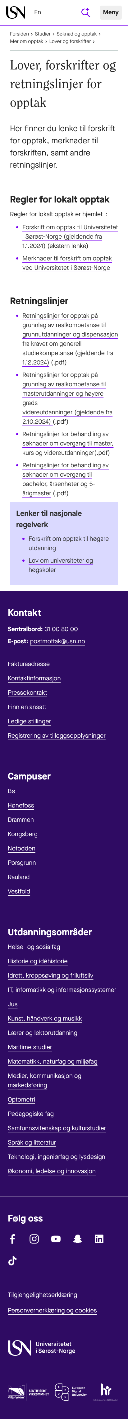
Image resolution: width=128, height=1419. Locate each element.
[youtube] (56, 1239)
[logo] (15, 12)
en (37, 12)
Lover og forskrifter (70, 41)
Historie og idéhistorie (38, 961)
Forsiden (19, 34)
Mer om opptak (26, 41)
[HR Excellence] (105, 1393)
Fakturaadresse (29, 664)
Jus (12, 1004)
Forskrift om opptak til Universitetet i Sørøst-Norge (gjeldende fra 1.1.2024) (70, 236)
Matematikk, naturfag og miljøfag (53, 1061)
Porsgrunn (22, 863)
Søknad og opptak (77, 34)
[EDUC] (71, 1393)
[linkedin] (99, 1239)
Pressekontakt (27, 692)
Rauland (19, 877)
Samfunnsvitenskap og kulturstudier (57, 1128)
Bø (11, 791)
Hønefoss (21, 805)
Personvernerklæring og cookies (52, 1310)
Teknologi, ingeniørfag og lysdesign (56, 1157)
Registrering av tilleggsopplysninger (57, 735)
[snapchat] (77, 1239)
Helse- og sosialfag (34, 947)
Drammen (21, 820)
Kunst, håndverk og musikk (45, 1018)
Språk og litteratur (32, 1142)
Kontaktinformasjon (34, 678)
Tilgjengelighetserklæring (42, 1295)
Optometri (21, 1099)
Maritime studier (30, 1047)
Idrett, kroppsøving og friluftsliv (51, 975)
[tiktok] (12, 1260)
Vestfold (19, 891)
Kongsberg (23, 834)
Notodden (21, 848)
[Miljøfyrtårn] (28, 1393)
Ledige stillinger (29, 721)
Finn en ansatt (27, 707)
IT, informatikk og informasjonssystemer (62, 990)
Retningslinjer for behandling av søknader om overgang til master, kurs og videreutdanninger (67, 443)
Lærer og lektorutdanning (42, 1033)
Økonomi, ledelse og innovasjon (52, 1171)
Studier (43, 34)
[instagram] (34, 1239)
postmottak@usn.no (57, 641)
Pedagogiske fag (31, 1114)
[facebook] (12, 1239)
